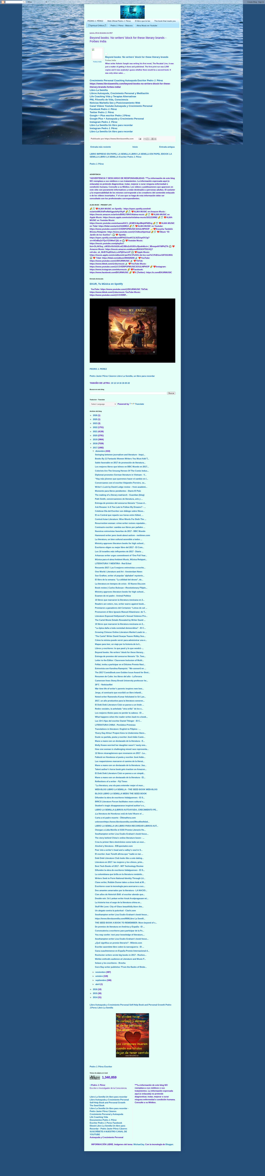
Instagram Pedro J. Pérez (103, 122)
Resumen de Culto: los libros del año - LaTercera (118, 676)
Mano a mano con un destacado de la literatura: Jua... (120, 765)
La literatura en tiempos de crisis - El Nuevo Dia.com (120, 584)
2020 (95, 435)
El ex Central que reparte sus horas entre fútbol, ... (119, 515)
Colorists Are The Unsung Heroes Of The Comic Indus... (122, 471)
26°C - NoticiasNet (103, 684)
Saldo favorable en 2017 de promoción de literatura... (120, 462)
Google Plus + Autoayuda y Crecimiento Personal (117, 118)
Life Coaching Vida (99, 1117)
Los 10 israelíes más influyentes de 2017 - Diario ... (119, 551)
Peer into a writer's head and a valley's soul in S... (119, 850)
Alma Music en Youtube (147, 25)
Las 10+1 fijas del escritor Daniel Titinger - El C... (118, 721)
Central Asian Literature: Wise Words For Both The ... (120, 519)
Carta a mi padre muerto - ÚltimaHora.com (115, 818)
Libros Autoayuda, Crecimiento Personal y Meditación (119, 93)
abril (97, 984)
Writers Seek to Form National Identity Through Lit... (120, 878)
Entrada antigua (167, 147)
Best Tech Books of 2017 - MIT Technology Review (119, 866)
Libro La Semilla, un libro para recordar (136, 376)
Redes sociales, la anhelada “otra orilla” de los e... (119, 709)
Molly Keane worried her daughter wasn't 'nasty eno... (121, 745)
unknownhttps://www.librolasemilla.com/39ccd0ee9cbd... (122, 822)
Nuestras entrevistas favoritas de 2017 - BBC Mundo (120, 531)
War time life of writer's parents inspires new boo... (119, 688)
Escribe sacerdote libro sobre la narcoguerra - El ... (119, 947)
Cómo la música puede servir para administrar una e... (121, 640)
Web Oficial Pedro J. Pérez (119, 21)
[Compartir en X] (150, 139)
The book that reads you (165, 21)
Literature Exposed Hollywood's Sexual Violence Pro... (121, 616)
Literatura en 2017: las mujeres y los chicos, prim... (119, 862)
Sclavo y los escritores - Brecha (110, 963)
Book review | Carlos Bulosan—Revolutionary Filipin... (121, 588)
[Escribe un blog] (147, 139)
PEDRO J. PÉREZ (95, 21)
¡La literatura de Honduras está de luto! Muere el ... (119, 814)
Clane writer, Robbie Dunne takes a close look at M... (120, 882)
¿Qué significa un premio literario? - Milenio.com (118, 943)
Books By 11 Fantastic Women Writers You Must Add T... (122, 458)
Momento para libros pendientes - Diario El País (118, 491)
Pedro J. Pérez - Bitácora (121, 25)
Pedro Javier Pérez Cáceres (103, 376)
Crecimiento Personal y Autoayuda (106, 1114)
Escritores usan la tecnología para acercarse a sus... (120, 886)
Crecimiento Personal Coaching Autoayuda (113, 80)
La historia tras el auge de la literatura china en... (118, 902)
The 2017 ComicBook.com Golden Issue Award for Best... (122, 672)
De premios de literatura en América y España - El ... (120, 926)
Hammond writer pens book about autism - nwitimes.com (122, 535)
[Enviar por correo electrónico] (144, 139)
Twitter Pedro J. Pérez (102, 112)
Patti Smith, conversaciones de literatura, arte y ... (119, 499)
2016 (95, 989)
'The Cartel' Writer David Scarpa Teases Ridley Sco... (120, 636)
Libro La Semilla (99, 90)
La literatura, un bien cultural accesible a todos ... (118, 539)
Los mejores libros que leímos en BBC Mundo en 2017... (122, 466)
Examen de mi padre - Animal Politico (113, 596)
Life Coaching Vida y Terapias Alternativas (113, 96)
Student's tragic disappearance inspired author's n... (120, 805)
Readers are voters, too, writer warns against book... (120, 604)
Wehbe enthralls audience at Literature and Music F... (120, 959)
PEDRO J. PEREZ (98, 369)
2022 (95, 427)
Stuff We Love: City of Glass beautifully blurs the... (119, 906)
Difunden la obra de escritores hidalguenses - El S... (120, 797)
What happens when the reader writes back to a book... (121, 717)
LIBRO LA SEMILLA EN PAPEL (145, 154)
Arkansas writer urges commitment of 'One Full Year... (121, 555)
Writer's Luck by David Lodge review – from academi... (121, 487)
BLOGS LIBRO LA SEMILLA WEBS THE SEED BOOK (121, 793)
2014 (95, 997)
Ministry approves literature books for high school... (120, 543)
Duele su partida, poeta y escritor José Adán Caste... (120, 737)
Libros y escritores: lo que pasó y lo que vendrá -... (119, 648)
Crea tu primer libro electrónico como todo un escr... (120, 842)
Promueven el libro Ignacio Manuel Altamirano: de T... (120, 612)
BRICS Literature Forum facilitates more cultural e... (120, 801)
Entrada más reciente (100, 147)
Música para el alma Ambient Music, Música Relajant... (121, 559)
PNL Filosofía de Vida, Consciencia (109, 99)
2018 (95, 443)
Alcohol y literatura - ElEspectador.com (114, 846)
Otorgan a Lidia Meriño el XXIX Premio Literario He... (120, 830)
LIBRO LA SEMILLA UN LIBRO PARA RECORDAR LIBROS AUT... (126, 826)
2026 (95, 415)
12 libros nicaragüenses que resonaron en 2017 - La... (120, 753)
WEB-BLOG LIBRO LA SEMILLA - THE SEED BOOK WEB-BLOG (126, 789)
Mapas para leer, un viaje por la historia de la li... (118, 644)
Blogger (169, 1144)
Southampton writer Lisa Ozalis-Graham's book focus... (122, 834)
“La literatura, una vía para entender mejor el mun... (119, 785)
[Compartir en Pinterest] (155, 139)
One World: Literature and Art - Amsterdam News (118, 571)
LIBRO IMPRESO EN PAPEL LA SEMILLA (110, 154)
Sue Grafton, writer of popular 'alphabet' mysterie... (119, 575)
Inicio (135, 147)
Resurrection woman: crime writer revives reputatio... (120, 523)
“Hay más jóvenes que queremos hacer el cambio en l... (121, 479)
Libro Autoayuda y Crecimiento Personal (109, 1005)
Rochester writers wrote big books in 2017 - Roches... (120, 955)
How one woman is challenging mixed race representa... (122, 749)
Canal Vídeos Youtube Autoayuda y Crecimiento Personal (121, 106)
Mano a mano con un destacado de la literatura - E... (120, 741)
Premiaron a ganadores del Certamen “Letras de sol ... (121, 608)
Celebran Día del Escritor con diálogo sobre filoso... (120, 511)
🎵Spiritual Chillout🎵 (97, 25)
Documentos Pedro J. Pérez (103, 1120)
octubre (99, 976)
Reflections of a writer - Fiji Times (111, 781)
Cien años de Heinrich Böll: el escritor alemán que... (120, 894)
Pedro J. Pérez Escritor (101, 1066)
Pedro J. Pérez (97, 164)
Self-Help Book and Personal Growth (147, 1005)
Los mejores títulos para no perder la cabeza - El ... (119, 713)
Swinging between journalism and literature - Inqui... (120, 454)
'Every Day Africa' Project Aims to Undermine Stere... (120, 733)
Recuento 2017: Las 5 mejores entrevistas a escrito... (120, 567)
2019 (95, 439)
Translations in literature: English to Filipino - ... (118, 729)
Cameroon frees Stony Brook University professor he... (121, 680)
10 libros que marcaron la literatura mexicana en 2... (120, 600)
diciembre (100, 451)
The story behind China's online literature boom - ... (119, 838)
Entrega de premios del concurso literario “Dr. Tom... (120, 656)
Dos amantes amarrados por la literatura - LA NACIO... (121, 890)
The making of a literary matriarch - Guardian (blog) (119, 495)
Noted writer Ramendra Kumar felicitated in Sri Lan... (120, 697)
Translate (139, 404)
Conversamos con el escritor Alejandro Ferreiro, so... (120, 483)
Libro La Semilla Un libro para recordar (111, 125)
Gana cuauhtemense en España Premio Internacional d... (122, 951)
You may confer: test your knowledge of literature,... (120, 934)
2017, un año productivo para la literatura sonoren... (120, 701)
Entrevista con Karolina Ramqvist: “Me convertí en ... (120, 668)
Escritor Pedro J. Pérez (150, 80)
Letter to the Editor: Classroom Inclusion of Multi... (119, 660)
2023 (95, 423)
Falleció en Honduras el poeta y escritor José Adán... (120, 757)
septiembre (101, 980)
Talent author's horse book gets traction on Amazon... (121, 769)
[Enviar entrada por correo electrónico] (140, 139)
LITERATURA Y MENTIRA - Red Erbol (113, 563)
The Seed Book (97, 1105)
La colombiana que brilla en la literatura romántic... (119, 874)
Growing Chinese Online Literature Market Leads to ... (121, 632)
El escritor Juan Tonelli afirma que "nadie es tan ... (119, 854)
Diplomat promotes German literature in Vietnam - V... (120, 475)
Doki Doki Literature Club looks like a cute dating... (119, 858)
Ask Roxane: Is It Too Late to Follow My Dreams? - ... (120, 507)
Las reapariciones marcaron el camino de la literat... (120, 761)
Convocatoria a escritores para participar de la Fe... (119, 930)
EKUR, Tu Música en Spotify (106, 284)
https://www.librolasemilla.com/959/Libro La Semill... (120, 918)
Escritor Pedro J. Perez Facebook (106, 1123)
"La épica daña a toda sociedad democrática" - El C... (120, 628)
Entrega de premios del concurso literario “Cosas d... (120, 503)
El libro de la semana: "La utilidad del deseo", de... (119, 579)
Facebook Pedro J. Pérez (103, 109)
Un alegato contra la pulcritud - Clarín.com (115, 910)
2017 (95, 447)
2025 (95, 419)
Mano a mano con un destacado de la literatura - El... (120, 777)
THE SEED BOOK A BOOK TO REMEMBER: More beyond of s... (126, 922)
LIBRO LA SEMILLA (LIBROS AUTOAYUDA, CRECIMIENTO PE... (126, 810)
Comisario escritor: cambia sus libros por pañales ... (120, 527)
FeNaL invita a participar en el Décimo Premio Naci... (120, 664)
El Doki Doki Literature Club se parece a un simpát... (120, 773)
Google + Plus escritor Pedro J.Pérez (110, 115)
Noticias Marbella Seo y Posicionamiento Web (115, 103)
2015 (95, 993)
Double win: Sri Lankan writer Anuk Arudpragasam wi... (121, 898)
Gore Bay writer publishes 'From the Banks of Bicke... (121, 967)
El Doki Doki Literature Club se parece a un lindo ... (119, 705)
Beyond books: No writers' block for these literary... (120, 652)
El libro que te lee (142, 21)
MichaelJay (138, 1144)
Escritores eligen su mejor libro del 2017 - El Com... (119, 547)
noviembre (100, 972)
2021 (95, 431)
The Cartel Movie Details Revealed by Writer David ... (120, 620)
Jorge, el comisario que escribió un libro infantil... (119, 692)
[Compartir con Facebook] (152, 139)
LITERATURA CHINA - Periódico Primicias (115, 725)
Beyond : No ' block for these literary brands (136, 57)
